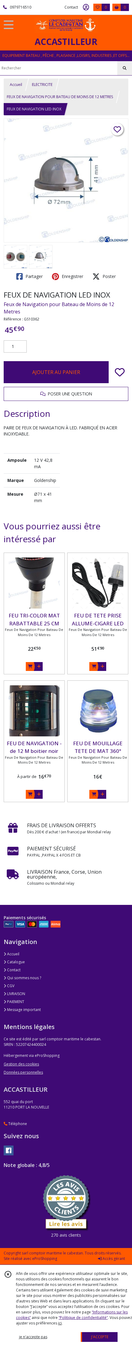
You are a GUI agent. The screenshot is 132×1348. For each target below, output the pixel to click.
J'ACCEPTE (99, 1336)
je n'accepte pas (33, 1336)
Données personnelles (23, 1072)
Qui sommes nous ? (23, 977)
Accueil (16, 84)
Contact (71, 7)
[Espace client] (86, 7)
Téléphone (17, 1123)
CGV (10, 985)
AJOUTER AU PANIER (56, 372)
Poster (108, 276)
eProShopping (44, 1258)
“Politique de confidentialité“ (83, 1317)
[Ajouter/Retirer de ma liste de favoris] (120, 372)
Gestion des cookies (21, 1064)
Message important (23, 1009)
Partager (33, 276)
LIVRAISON (15, 993)
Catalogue (15, 962)
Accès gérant (113, 1258)
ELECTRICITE (42, 84)
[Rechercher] (124, 68)
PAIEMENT (15, 1001)
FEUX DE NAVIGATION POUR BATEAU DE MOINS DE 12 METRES (60, 96)
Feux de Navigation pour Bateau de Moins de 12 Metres (59, 308)
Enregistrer (71, 276)
